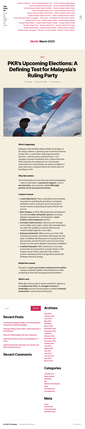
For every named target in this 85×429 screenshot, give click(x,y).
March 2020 (48, 361)
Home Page (44, 18)
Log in (46, 404)
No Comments (56, 82)
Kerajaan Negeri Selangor (66, 28)
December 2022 (50, 338)
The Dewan (5, 8)
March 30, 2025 (42, 82)
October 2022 (49, 343)
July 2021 (47, 351)
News (42, 57)
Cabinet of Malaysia (23, 3)
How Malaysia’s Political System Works (62, 18)
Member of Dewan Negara (47, 30)
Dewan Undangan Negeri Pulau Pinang (39, 13)
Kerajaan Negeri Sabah (31, 28)
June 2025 (48, 318)
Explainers (48, 379)
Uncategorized (49, 391)
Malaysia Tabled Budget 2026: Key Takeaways (20, 335)
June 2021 (48, 353)
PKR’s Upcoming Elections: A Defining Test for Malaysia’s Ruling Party (42, 69)
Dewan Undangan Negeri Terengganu (26, 18)
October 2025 (49, 316)
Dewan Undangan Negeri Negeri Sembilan (38, 8)
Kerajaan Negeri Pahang (67, 23)
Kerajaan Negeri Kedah (49, 20)
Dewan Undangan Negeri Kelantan (40, 6)
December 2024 (50, 328)
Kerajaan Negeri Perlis (47, 25)
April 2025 (48, 323)
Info (45, 381)
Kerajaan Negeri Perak (31, 25)
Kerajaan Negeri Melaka (27, 23)
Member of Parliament (52, 384)
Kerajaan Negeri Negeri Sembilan (47, 23)
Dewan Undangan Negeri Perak (42, 10)
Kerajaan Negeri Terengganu (27, 30)
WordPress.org (49, 411)
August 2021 (48, 348)
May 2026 (47, 314)
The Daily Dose (49, 389)
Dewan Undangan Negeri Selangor (63, 15)
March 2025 (48, 326)
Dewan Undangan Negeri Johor (42, 3)
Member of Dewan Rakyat (66, 30)
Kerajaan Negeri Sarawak (48, 28)
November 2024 (50, 331)
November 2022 (50, 341)
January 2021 (49, 356)
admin (30, 82)
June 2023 (48, 333)
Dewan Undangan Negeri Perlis (64, 10)
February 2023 (49, 336)
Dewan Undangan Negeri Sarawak (39, 15)
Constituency (49, 374)
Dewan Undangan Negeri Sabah (64, 13)
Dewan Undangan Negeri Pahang (64, 8)
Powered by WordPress (27, 424)
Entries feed (48, 406)
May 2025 (47, 321)
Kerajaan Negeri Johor (33, 20)
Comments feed (50, 409)
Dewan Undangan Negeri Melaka (64, 6)
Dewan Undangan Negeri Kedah (64, 3)
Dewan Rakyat (49, 376)
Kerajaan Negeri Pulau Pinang (65, 25)
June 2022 (48, 346)
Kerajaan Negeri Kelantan (66, 20)
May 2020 (47, 358)
